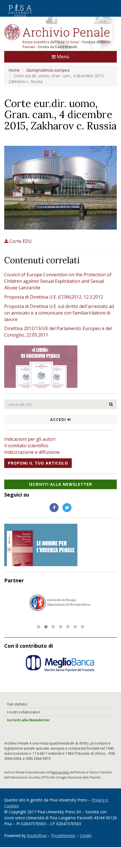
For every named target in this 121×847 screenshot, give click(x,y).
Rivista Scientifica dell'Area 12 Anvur (51, 42)
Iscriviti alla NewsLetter (60, 484)
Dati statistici (17, 704)
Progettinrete (63, 835)
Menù (62, 57)
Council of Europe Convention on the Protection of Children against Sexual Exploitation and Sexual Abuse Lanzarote (57, 281)
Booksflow (37, 835)
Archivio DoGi (60, 772)
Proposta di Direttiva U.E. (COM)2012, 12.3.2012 (53, 297)
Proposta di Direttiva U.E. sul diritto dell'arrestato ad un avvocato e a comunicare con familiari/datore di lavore (59, 312)
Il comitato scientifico (26, 445)
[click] (111, 404)
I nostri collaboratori (23, 712)
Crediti (85, 835)
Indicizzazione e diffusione (32, 452)
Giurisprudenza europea (48, 70)
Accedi (58, 419)
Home (14, 70)
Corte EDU (21, 241)
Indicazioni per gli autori (29, 439)
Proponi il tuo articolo (38, 463)
